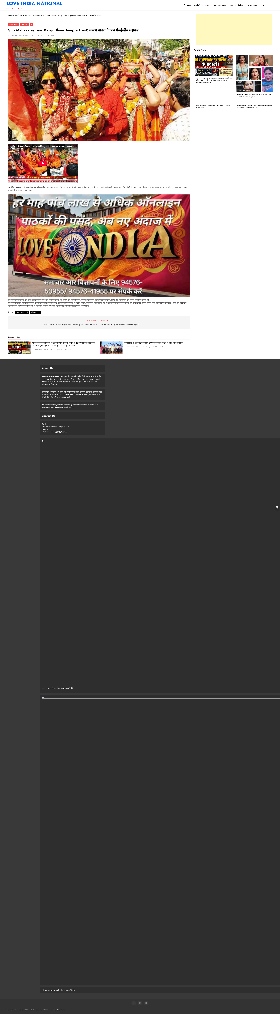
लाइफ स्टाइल (252, 5)
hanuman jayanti (22, 312)
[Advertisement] (234, 29)
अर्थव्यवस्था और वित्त (236, 5)
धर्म (31, 24)
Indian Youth (13, 24)
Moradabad (35, 312)
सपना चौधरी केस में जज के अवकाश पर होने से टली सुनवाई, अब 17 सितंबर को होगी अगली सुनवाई (254, 95)
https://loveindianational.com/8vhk (60, 688)
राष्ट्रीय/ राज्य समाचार (201, 5)
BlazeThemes (61, 1010)
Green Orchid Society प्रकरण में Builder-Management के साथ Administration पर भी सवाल (254, 106)
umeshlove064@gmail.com (19, 35)
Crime (198, 74)
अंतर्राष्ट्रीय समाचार (220, 5)
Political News (207, 74)
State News (24, 24)
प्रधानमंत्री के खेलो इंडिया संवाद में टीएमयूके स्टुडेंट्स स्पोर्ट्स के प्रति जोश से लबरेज (153, 342)
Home (188, 5)
